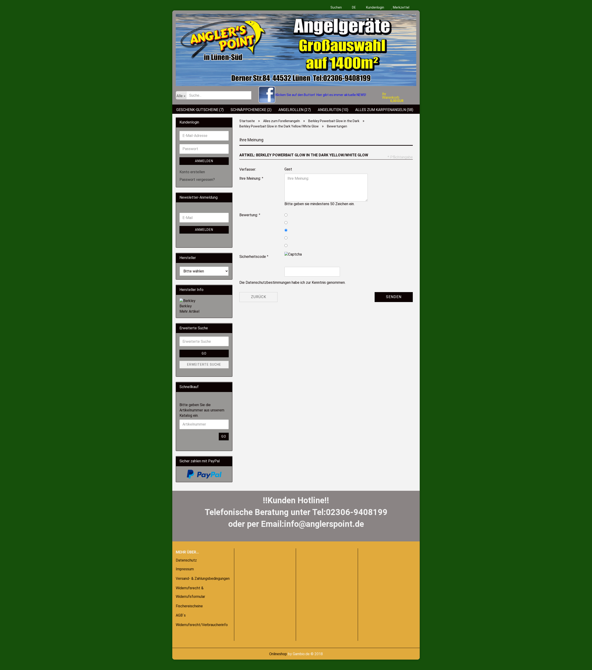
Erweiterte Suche (204, 364)
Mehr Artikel (189, 311)
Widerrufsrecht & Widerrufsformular (190, 592)
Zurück (258, 297)
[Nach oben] (13, 663)
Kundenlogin (374, 7)
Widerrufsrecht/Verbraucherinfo (202, 625)
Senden (393, 297)
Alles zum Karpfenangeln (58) (384, 110)
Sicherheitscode (253, 256)
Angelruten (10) (333, 110)
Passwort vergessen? (197, 179)
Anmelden (204, 161)
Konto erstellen (192, 172)
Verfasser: (247, 169)
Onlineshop (278, 654)
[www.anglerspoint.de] (296, 48)
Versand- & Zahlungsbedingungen (203, 578)
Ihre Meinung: (250, 178)
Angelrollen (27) (294, 110)
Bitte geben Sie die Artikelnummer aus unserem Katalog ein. (201, 410)
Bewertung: (249, 215)
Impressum (185, 569)
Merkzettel (400, 7)
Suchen (336, 7)
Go (204, 353)
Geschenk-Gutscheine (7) (200, 110)
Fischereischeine (189, 606)
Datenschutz (186, 560)
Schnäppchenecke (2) (251, 110)
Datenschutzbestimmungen (268, 282)
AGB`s (181, 615)
